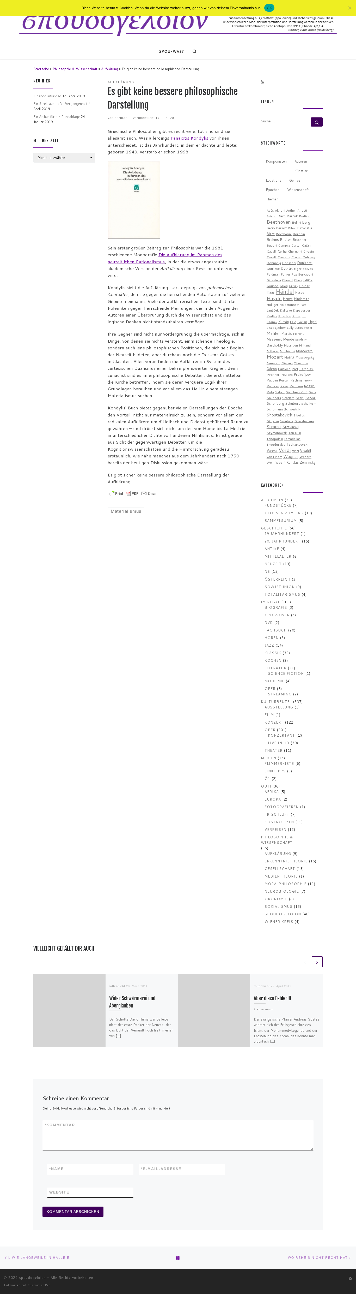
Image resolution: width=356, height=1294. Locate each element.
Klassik (273, 652)
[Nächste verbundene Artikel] (317, 961)
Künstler (301, 170)
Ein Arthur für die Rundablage (56, 116)
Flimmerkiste (279, 763)
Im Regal (270, 601)
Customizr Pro (39, 1285)
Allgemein (272, 499)
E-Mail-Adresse (161, 1169)
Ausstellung (279, 707)
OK (269, 8)
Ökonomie (276, 898)
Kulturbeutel (276, 701)
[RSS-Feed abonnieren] (262, 82)
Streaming (280, 693)
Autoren (300, 161)
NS (267, 571)
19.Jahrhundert (282, 533)
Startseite (41, 68)
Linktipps (275, 770)
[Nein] (349, 7)
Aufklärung (109, 68)
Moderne (274, 680)
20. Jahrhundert (282, 541)
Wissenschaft (298, 189)
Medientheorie (281, 876)
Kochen (273, 660)
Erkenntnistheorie (286, 860)
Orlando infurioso (47, 95)
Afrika (272, 791)
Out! (266, 786)
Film (269, 714)
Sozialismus (278, 906)
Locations (273, 180)
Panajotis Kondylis (189, 138)
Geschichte (274, 528)
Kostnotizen (279, 821)
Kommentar (60, 1125)
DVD (269, 622)
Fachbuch (276, 630)
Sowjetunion (280, 586)
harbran (121, 118)
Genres (294, 180)
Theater (274, 750)
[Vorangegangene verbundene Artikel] (305, 961)
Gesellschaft (280, 868)
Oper (270, 688)
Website (59, 1192)
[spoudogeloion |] (178, 21)
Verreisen (275, 829)
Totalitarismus (282, 594)
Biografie (276, 607)
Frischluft (277, 814)
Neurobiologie (282, 891)
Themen (272, 198)
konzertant (281, 735)
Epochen (272, 189)
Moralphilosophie (285, 883)
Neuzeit (273, 563)
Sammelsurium (281, 520)
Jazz (269, 645)
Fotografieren (282, 806)
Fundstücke (278, 505)
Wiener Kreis (279, 921)
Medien (268, 757)
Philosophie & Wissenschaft (75, 68)
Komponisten (276, 161)
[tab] (276, 161)
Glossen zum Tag (284, 512)
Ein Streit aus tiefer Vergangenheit (60, 103)
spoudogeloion (283, 913)
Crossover (277, 614)
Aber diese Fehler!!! (272, 998)
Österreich (277, 579)
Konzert (274, 722)
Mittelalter (278, 556)
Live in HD (278, 742)
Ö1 (267, 778)
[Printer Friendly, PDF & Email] (133, 493)
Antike (272, 548)
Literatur (275, 667)
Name (56, 1169)
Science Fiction (286, 673)
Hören (272, 637)
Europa (273, 799)
